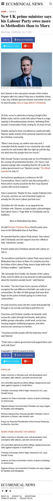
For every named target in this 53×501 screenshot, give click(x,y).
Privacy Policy (26, 498)
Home (3, 12)
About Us (5, 496)
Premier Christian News (19, 227)
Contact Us (17, 496)
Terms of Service (8, 498)
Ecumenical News (24, 3)
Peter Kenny (5, 32)
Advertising (30, 496)
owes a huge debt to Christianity (31, 103)
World (12, 12)
